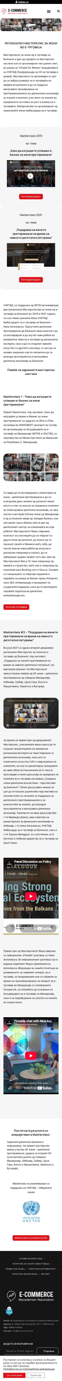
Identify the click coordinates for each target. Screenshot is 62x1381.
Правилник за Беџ (15, 1269)
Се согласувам (14, 1375)
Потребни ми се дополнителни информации (29, 1368)
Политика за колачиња (24, 1274)
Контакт (45, 1274)
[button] (48, 11)
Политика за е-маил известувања (31, 1264)
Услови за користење (30, 1258)
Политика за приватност (42, 1269)
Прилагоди (35, 1375)
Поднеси (49, 1351)
